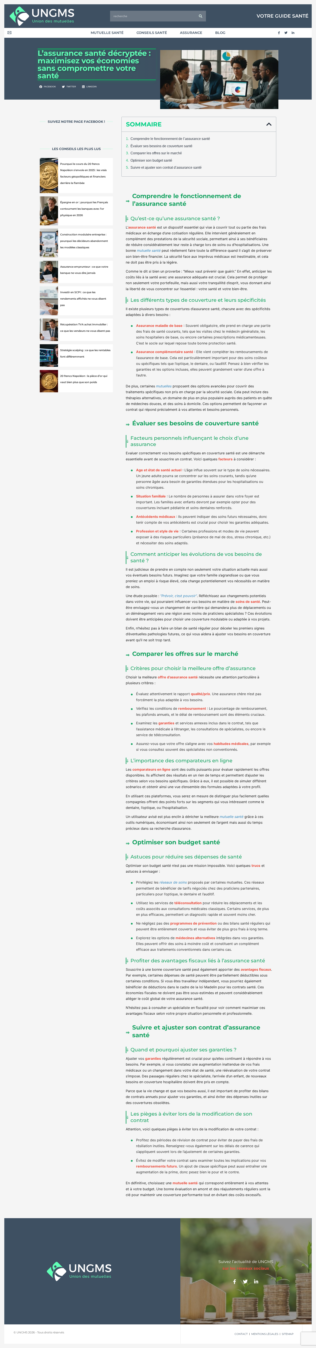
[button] (48, 87)
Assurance (191, 33)
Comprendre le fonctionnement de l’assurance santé (170, 139)
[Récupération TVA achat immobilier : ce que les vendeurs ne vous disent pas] (49, 329)
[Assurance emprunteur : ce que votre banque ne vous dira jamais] (49, 272)
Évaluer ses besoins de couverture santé (161, 146)
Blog (220, 33)
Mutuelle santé (107, 33)
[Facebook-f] (279, 33)
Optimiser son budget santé (151, 160)
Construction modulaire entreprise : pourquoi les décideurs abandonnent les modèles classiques (84, 241)
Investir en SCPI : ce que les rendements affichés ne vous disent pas (83, 299)
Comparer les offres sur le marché (156, 153)
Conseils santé (152, 33)
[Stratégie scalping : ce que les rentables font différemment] (49, 355)
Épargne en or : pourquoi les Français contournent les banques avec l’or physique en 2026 (84, 209)
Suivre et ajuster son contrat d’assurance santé (166, 167)
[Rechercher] (200, 16)
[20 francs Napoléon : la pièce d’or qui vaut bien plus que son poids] (49, 381)
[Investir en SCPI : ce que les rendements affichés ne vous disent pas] (49, 300)
